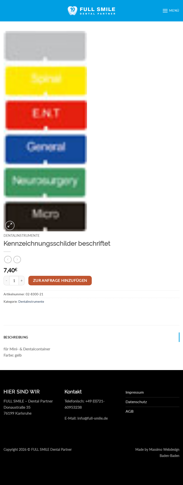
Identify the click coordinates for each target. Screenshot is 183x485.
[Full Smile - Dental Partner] (91, 10)
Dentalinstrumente (22, 236)
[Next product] (7, 259)
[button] (170, 10)
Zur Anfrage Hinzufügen (60, 280)
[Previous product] (17, 259)
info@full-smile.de (92, 418)
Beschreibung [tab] (16, 337)
